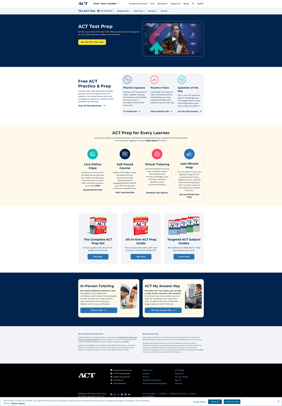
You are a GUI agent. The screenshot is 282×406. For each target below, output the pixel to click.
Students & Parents (138, 4)
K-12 (152, 4)
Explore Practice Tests (159, 111)
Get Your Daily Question (188, 111)
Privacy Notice (18, 403)
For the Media (181, 377)
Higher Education (121, 377)
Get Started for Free (92, 190)
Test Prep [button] (138, 11)
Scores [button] (164, 11)
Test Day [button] (152, 11)
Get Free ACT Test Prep (92, 42)
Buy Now (98, 257)
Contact (178, 383)
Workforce (162, 4)
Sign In (178, 380)
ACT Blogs (179, 370)
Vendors (163, 394)
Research (179, 373)
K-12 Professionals (121, 373)
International (119, 383)
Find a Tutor (97, 310)
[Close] (278, 401)
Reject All (215, 401)
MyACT (200, 4)
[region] (141, 401)
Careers (146, 373)
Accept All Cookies (232, 401)
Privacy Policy (149, 394)
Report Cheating (178, 394)
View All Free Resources (90, 106)
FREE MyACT (152, 140)
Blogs (186, 4)
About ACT (148, 370)
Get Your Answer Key (161, 310)
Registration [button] (123, 11)
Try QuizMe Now (130, 111)
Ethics (192, 394)
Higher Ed (175, 4)
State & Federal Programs (155, 383)
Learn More (184, 257)
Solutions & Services (152, 380)
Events (146, 377)
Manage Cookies (199, 401)
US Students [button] (106, 11)
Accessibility (148, 396)
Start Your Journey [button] (105, 4)
